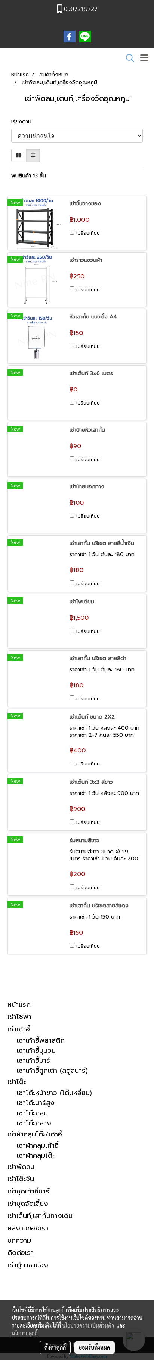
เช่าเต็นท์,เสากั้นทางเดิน (40, 1216)
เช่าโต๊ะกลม (32, 1113)
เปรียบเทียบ (88, 233)
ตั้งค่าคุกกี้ (55, 1347)
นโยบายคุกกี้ (25, 1333)
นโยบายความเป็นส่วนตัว (88, 1325)
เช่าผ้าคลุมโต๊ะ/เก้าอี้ (34, 1134)
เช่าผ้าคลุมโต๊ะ (36, 1156)
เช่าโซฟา (19, 1017)
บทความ (19, 1240)
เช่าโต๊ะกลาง (34, 1123)
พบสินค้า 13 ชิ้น (28, 176)
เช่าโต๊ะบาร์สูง (36, 1103)
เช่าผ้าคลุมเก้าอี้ (38, 1146)
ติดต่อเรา (20, 1253)
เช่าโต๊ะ (16, 1082)
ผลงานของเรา (27, 1228)
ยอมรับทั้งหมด (94, 1347)
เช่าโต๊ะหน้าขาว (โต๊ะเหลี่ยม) (54, 1093)
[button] (127, 58)
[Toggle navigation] (144, 58)
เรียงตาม (24, 122)
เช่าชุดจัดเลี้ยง (27, 1203)
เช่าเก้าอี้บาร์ (33, 1061)
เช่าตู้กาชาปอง (27, 1265)
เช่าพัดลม (20, 1166)
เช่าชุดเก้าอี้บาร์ (28, 1191)
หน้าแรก (19, 1004)
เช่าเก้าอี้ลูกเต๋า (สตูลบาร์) (52, 1071)
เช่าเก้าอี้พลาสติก (41, 1041)
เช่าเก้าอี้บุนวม (36, 1051)
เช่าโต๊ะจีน (20, 1179)
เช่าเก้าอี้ (18, 1029)
